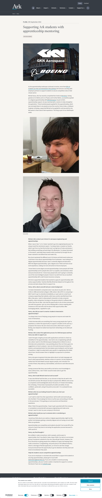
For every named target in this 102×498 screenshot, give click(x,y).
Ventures (62, 8)
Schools (53, 8)
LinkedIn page (47, 464)
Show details (72, 495)
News (80, 3)
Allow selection (90, 485)
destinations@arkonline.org (36, 460)
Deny (90, 489)
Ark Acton (64, 96)
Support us (80, 8)
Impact (46, 8)
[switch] (40, 495)
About (38, 8)
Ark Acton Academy (28, 36)
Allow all (90, 481)
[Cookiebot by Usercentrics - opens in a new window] (9, 495)
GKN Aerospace (51, 100)
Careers (71, 8)
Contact (86, 3)
